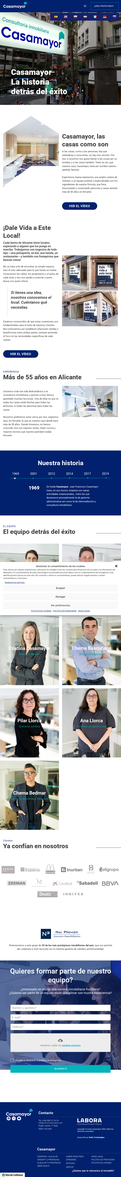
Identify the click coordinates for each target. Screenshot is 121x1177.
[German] (105, 17)
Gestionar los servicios (15, 582)
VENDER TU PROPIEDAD (48, 1159)
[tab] (16, 473)
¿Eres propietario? (104, 6)
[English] (66, 17)
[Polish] (76, 17)
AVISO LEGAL (84, 611)
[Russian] (115, 17)
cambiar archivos (71, 1045)
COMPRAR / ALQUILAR (47, 1156)
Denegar (60, 596)
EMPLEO (70, 1167)
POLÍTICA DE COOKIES (41, 611)
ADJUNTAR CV (60, 1069)
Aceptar (60, 588)
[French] (95, 17)
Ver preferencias (60, 605)
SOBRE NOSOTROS (75, 1156)
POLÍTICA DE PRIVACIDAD (65, 611)
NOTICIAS (70, 1163)
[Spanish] (56, 17)
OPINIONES (71, 1159)
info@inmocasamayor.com (50, 1123)
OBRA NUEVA (43, 1166)
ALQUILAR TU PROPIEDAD (49, 1163)
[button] (116, 566)
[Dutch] (86, 17)
